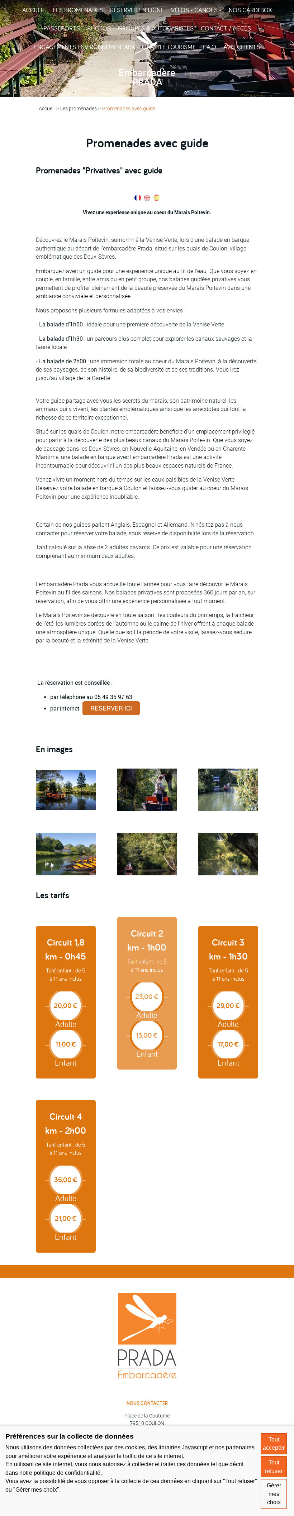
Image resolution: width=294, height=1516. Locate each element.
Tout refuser (274, 1466)
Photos (99, 28)
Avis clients (241, 47)
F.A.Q (209, 47)
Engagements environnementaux (84, 47)
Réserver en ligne (137, 10)
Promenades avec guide (128, 108)
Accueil (34, 10)
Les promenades (78, 10)
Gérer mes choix (274, 1493)
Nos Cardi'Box (250, 10)
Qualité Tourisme (169, 47)
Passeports (61, 28)
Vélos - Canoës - (196, 10)
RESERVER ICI (111, 708)
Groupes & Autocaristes (156, 28)
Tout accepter (274, 1443)
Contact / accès (226, 28)
